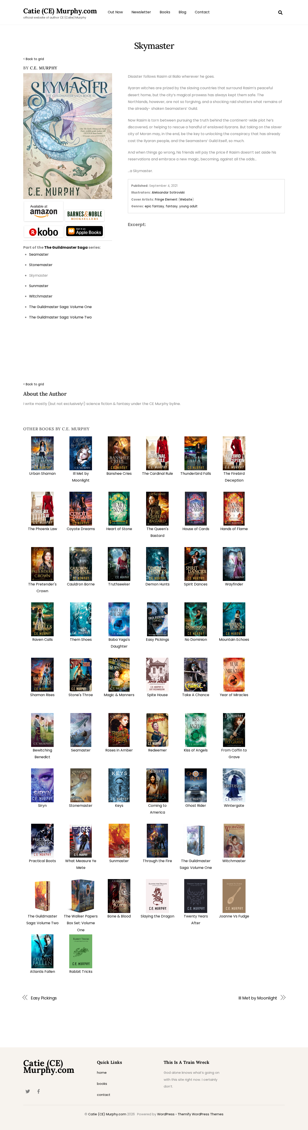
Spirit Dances (195, 584)
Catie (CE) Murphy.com (107, 1114)
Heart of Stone (119, 528)
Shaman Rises (42, 694)
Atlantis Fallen (42, 971)
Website (186, 199)
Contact (202, 12)
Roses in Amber (119, 750)
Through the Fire (157, 860)
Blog (182, 12)
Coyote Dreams (81, 528)
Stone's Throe (81, 694)
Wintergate (234, 805)
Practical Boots (42, 860)
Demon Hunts (157, 584)
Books (165, 12)
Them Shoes (81, 639)
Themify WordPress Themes (200, 1114)
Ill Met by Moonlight (258, 998)
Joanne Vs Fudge (234, 916)
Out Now (115, 12)
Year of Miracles (234, 694)
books (102, 1083)
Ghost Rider (195, 805)
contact (103, 1095)
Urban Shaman (42, 473)
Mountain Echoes (234, 639)
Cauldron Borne (81, 584)
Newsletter (141, 12)
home (102, 1072)
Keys (119, 805)
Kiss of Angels (196, 750)
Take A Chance (195, 694)
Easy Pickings (157, 639)
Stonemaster (80, 805)
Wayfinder (234, 584)
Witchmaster (234, 860)
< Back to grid (33, 59)
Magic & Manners (119, 694)
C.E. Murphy (43, 67)
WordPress (166, 1114)
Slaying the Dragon (157, 916)
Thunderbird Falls (195, 473)
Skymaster (154, 45)
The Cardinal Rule (157, 473)
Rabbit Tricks (80, 971)
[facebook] (38, 1091)
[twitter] (27, 1091)
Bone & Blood (119, 916)
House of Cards (195, 528)
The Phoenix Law (42, 528)
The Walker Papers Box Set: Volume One (81, 923)
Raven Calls (42, 639)
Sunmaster (119, 860)
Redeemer (157, 750)
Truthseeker (119, 584)
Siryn (42, 805)
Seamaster (81, 750)
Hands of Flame (234, 528)
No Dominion (196, 639)
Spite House (157, 694)
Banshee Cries (119, 473)
